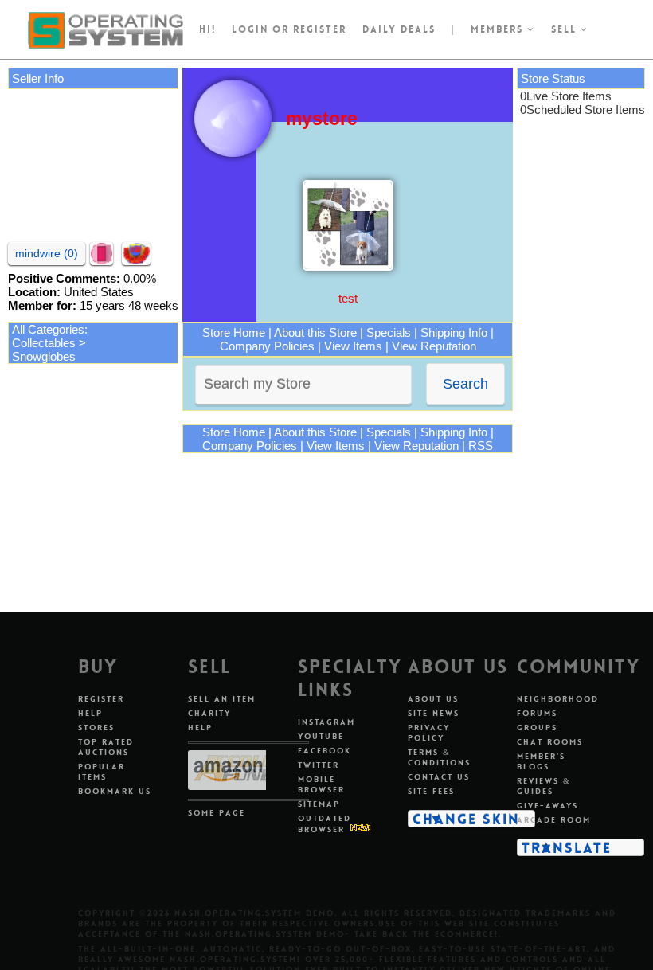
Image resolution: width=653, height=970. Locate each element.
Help (90, 713)
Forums (537, 713)
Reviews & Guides (544, 786)
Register (101, 699)
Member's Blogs (541, 761)
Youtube (321, 736)
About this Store (315, 332)
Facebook (324, 750)
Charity (209, 713)
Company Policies (267, 346)
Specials (388, 332)
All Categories (48, 329)
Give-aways (547, 805)
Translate (567, 847)
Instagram (326, 722)
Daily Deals (399, 29)
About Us (433, 699)
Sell (566, 29)
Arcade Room (554, 820)
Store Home (233, 332)
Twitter (318, 765)
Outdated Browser (324, 824)
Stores (96, 727)
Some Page (216, 813)
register (319, 29)
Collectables (44, 343)
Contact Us (439, 777)
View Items (353, 346)
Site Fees (431, 791)
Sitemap (319, 804)
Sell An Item (222, 699)
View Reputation (434, 346)
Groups (537, 727)
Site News (433, 713)
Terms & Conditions (439, 757)
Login (250, 29)
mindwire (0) (46, 253)
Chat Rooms (550, 742)
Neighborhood (558, 699)
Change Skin (466, 818)
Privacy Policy (429, 732)
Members (499, 29)
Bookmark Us (114, 791)
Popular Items (101, 771)
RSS (480, 445)
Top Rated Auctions (106, 747)
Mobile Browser (321, 784)
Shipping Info (453, 332)
